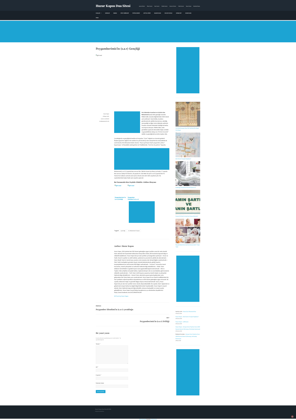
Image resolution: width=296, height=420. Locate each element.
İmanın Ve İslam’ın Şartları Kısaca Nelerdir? (187, 216)
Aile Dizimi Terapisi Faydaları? (183, 159)
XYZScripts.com (154, 419)
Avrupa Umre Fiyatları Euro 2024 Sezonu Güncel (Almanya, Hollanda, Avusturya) (188, 336)
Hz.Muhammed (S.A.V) (104, 121)
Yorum (98, 344)
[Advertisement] (148, 32)
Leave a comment (105, 118)
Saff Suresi (186, 321)
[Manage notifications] (292, 416)
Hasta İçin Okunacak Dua (189, 311)
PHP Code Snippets (142, 419)
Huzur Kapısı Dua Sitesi (113, 6)
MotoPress (102, 411)
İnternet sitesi (100, 383)
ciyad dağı (123, 230)
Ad (97, 367)
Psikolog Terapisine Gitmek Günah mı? (186, 187)
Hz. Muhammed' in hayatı (134, 230)
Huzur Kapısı (106, 114)
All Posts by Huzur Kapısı (121, 296)
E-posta (98, 375)
